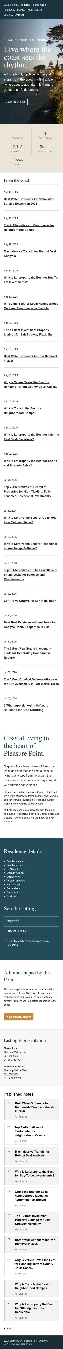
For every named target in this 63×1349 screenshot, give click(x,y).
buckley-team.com (14, 14)
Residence (9, 9)
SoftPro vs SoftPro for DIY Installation (30, 601)
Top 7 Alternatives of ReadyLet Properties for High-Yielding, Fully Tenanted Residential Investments (27, 491)
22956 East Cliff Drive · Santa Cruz (25, 4)
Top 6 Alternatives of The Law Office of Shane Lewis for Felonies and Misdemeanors (30, 574)
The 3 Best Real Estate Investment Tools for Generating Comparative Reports (27, 652)
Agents (38, 9)
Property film (13, 920)
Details (21, 9)
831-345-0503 (11, 1055)
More (9, 1328)
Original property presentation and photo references (28, 942)
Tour (30, 9)
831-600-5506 (11, 1074)
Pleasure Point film (16, 930)
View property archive (18, 1016)
